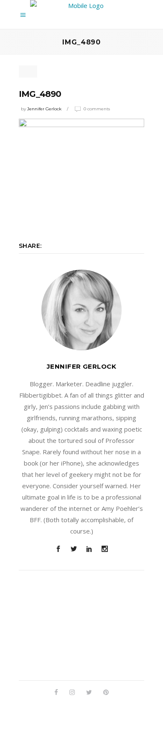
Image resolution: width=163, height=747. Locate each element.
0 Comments (97, 109)
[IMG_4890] (81, 310)
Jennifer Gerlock (44, 109)
